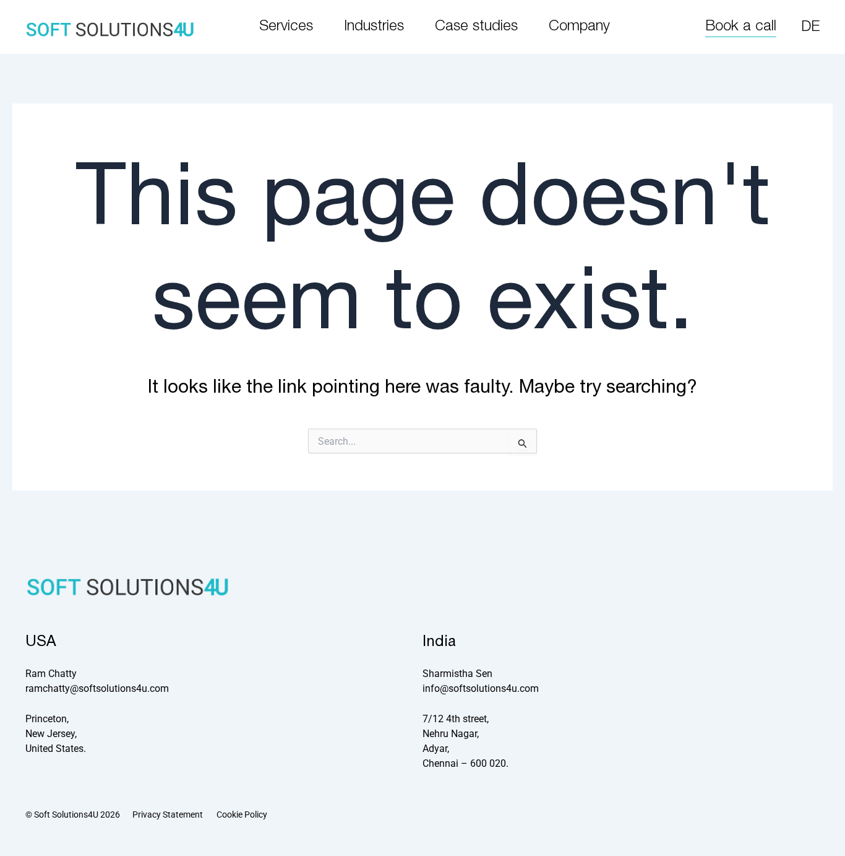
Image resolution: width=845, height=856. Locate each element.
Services (286, 26)
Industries (374, 26)
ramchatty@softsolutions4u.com (97, 688)
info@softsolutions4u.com (480, 688)
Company (579, 26)
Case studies (476, 26)
